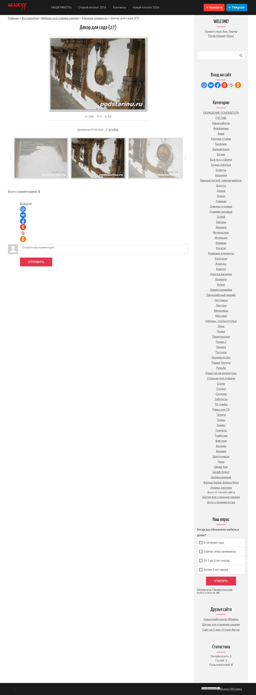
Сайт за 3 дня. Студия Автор (221, 629)
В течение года (214, 542)
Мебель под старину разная (60, 18)
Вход (230, 35)
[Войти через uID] (23, 209)
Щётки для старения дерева (221, 624)
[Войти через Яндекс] (23, 227)
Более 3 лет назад (216, 569)
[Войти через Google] (23, 233)
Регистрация (216, 35)
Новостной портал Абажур (221, 619)
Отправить (36, 262)
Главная (13, 18)
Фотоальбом (30, 18)
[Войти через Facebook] (23, 221)
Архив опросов (222, 589)
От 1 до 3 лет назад (216, 560)
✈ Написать (214, 7)
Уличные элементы (94, 18)
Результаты (204, 589)
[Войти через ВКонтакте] (23, 215)
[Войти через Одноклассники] (23, 239)
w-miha (113, 129)
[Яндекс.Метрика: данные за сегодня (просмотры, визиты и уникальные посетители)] (229, 689)
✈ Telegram (237, 7)
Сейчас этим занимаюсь (220, 551)
